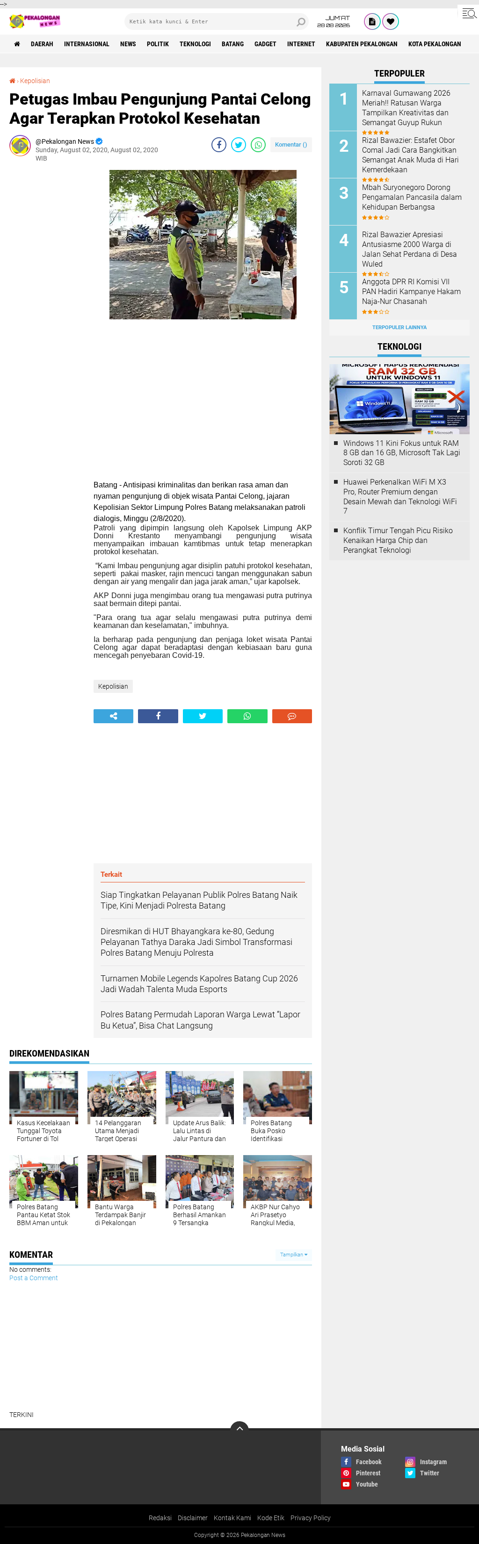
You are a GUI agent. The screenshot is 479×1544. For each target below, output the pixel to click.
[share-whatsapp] (258, 144)
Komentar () (291, 144)
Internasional (86, 44)
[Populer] (390, 21)
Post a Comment (33, 1278)
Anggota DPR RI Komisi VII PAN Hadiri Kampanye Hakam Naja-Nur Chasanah (411, 291)
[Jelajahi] (468, 13)
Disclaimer (193, 1518)
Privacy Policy (310, 1518)
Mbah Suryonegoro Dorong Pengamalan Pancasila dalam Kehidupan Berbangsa (412, 197)
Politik (158, 44)
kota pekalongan (434, 44)
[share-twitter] (238, 144)
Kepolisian (35, 81)
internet (301, 44)
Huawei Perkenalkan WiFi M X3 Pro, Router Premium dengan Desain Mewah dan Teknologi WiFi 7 (400, 496)
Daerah (42, 44)
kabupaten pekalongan (362, 44)
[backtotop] (239, 1430)
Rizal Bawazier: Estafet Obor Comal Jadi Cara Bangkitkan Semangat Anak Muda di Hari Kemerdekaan (410, 155)
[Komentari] (292, 716)
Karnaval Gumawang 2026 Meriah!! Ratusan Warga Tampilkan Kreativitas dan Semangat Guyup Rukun (406, 108)
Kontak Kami (232, 1518)
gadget (265, 44)
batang (233, 44)
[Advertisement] (46, 310)
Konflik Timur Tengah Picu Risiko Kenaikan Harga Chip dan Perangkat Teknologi (398, 540)
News (128, 44)
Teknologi (195, 44)
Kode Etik (270, 1518)
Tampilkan (292, 1255)
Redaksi (160, 1518)
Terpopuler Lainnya (399, 327)
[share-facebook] (218, 144)
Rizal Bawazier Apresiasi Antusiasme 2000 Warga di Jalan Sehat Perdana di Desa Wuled (409, 249)
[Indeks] (372, 21)
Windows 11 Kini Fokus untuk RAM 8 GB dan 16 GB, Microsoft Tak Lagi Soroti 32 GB (401, 453)
